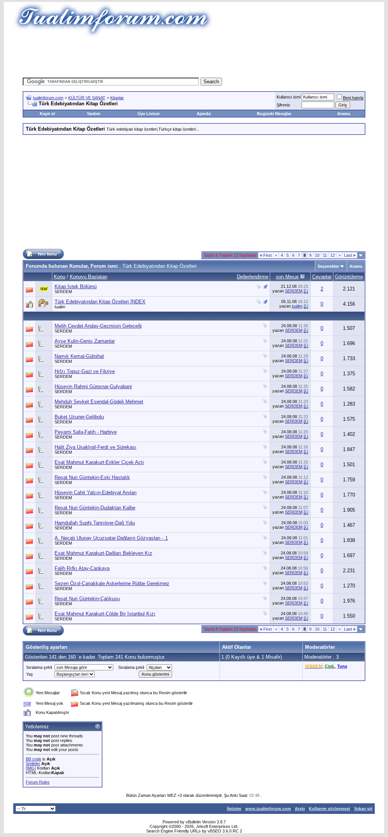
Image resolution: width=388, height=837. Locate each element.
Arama (343, 113)
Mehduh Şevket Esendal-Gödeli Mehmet (99, 401)
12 (332, 255)
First (266, 255)
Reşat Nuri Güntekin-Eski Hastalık (92, 477)
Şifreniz (283, 105)
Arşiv (300, 808)
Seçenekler (328, 266)
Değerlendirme (252, 277)
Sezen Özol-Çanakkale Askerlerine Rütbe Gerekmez (112, 583)
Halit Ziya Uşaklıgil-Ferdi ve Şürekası (95, 447)
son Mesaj (287, 277)
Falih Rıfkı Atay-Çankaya (82, 568)
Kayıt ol (47, 113)
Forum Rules (38, 782)
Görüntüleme (349, 277)
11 (325, 255)
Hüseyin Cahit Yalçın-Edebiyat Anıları (96, 492)
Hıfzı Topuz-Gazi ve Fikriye (85, 371)
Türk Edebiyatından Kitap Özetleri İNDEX (100, 302)
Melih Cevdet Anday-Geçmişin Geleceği (98, 326)
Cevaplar (322, 277)
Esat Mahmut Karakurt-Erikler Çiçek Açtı (99, 462)
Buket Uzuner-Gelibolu (79, 417)
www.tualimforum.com (268, 808)
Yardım (93, 113)
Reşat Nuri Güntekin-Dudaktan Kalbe (95, 508)
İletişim (234, 808)
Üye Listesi (149, 113)
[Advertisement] (194, 55)
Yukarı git (363, 808)
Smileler (33, 763)
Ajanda (204, 113)
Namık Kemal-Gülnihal (79, 356)
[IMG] (31, 768)
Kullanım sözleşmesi (329, 808)
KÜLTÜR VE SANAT (86, 97)
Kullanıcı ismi (288, 97)
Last (349, 255)
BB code (33, 759)
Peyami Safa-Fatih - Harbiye (86, 432)
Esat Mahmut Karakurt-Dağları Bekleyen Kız (103, 553)
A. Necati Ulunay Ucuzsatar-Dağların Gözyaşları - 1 (111, 538)
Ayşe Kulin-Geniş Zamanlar (85, 341)
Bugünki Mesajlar (274, 113)
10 (317, 255)
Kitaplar (117, 97)
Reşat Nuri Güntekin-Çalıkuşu (87, 598)
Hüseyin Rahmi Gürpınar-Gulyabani (93, 386)
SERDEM (63, 291)
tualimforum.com (48, 97)
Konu (59, 277)
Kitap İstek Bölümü (76, 286)
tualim (60, 307)
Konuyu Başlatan (88, 277)
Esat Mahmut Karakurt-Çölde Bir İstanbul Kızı (105, 614)
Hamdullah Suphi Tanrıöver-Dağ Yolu (95, 523)
